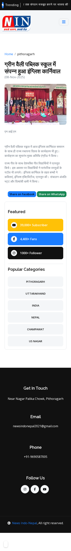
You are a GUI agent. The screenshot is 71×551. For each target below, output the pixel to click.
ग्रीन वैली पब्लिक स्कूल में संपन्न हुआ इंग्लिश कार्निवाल (32, 68)
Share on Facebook (21, 194)
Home (9, 54)
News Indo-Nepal (24, 523)
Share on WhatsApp (52, 194)
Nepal (35, 317)
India (35, 305)
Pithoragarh (35, 281)
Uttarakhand (36, 293)
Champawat (35, 329)
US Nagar (35, 341)
